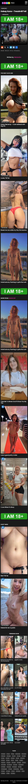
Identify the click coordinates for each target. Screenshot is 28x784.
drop (13, 758)
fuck (8, 760)
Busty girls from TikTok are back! (7, 743)
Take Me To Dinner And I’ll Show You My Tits (13, 402)
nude (16, 764)
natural (10, 764)
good (3, 762)
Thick (8, 771)
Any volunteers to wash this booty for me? (7, 688)
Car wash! (17, 742)
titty (8, 773)
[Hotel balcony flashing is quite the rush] (14, 257)
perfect (21, 764)
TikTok (18, 771)
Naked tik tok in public (8, 628)
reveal (15, 767)
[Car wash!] (21, 730)
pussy (9, 767)
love (24, 762)
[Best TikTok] (14, 550)
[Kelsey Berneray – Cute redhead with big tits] (14, 99)
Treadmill (17, 50)
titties (3, 773)
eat (18, 758)
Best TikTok (4, 576)
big (13, 754)
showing (17, 769)
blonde (18, 754)
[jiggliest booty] (21, 647)
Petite (3, 767)
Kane (3, 50)
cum (14, 756)
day (3, 758)
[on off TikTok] (21, 675)
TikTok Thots (5, 122)
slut (22, 769)
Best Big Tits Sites (5, 780)
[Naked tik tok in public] (14, 602)
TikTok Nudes (5, 175)
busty (9, 756)
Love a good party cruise (9, 455)
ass (9, 754)
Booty (3, 756)
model (4, 764)
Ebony (23, 758)
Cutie (24, 756)
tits (23, 771)
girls (22, 760)
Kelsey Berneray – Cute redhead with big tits (13, 125)
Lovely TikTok (5, 178)
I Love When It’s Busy (7, 507)
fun (13, 760)
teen (3, 771)
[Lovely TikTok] (14, 152)
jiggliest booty (18, 659)
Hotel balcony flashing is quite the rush (13, 282)
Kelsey (7, 50)
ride (20, 767)
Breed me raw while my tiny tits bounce (14, 230)
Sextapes (4, 769)
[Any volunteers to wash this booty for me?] (7, 675)
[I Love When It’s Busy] (14, 482)
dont (8, 758)
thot (13, 771)
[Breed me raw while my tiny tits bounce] (14, 204)
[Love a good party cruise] (14, 430)
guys (9, 762)
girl (17, 760)
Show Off (4, 279)
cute (19, 756)
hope (14, 762)
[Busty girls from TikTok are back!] (7, 730)
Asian (3, 754)
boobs (24, 754)
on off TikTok (18, 688)
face (3, 760)
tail (12, 50)
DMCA (14, 782)
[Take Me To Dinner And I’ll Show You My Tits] (14, 376)
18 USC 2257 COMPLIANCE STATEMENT (18, 780)
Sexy (11, 769)
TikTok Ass (4, 227)
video (13, 773)
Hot (2, 406)
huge (19, 762)
